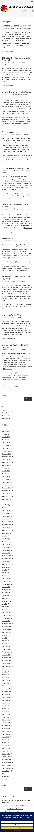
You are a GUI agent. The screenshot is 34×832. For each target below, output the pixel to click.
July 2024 (4, 502)
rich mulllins (11, 160)
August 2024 (5, 499)
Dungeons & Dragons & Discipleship (16, 25)
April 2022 (5, 578)
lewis (14, 121)
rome (12, 268)
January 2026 (6, 451)
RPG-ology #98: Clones (24, 812)
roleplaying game (6, 268)
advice (22, 262)
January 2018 (6, 723)
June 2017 (5, 742)
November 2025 (6, 457)
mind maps (19, 375)
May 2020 (5, 643)
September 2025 (6, 462)
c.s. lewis (23, 117)
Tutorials (14, 194)
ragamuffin (4, 160)
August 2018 (5, 703)
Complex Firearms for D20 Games (15, 168)
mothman (25, 375)
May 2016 (5, 779)
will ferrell (8, 162)
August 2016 (5, 771)
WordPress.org (6, 419)
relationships (5, 379)
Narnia (7, 123)
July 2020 (4, 638)
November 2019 (6, 660)
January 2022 (6, 587)
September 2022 (6, 564)
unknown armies (22, 379)
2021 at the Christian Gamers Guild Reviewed (16, 59)
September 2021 (6, 598)
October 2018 (6, 697)
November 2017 (6, 728)
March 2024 (5, 513)
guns (8, 196)
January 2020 (6, 655)
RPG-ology (14, 306)
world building (15, 270)
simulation (15, 198)
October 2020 (6, 629)
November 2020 (6, 626)
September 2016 (6, 768)
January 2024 (6, 519)
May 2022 (5, 575)
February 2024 (6, 516)
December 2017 (6, 726)
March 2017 (5, 751)
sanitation (19, 268)
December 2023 (6, 522)
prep (13, 377)
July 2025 (4, 468)
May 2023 (5, 542)
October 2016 (6, 765)
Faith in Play (8, 306)
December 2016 (6, 759)
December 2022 (6, 556)
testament (24, 123)
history (10, 264)
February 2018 (6, 720)
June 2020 (5, 641)
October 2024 (6, 493)
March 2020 (5, 649)
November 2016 (6, 762)
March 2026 (5, 445)
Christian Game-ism (10, 132)
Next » (16, 386)
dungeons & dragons (7, 119)
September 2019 (6, 666)
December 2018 (6, 692)
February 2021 (6, 618)
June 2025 (5, 471)
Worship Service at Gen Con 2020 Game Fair (15, 205)
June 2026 (5, 437)
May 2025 (5, 474)
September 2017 (6, 734)
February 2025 (6, 482)
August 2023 (5, 533)
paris (3, 266)
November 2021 (6, 592)
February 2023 (6, 550)
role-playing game (16, 266)
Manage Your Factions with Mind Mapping (15, 346)
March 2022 (5, 581)
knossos (29, 264)
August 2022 (5, 567)
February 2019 (6, 686)
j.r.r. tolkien (9, 121)
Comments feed (6, 416)
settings (25, 268)
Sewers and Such (9, 238)
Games (9, 194)
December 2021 (6, 590)
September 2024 (6, 496)
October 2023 (6, 527)
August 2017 (5, 737)
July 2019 (4, 672)
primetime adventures (20, 377)
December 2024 (6, 488)
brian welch (24, 155)
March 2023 (5, 547)
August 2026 (5, 431)
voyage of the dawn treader (24, 126)
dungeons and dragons (19, 119)
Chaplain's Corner (18, 304)
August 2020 (5, 635)
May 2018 (5, 711)
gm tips (14, 375)
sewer (29, 268)
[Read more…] (25, 113)
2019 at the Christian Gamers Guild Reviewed (16, 277)
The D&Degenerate (23, 306)
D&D (27, 117)
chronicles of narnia (11, 158)
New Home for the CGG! (11, 315)
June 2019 (5, 675)
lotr (25, 121)
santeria (23, 160)
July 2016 (4, 774)
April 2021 (5, 612)
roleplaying (24, 266)
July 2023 (4, 536)
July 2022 (4, 570)
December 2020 (6, 624)
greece (6, 264)
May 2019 (5, 677)
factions (9, 375)
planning (8, 377)
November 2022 (6, 558)
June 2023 (5, 539)
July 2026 (4, 434)
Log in (3, 410)
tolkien (14, 126)
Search (4, 396)
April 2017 (5, 748)
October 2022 (6, 561)
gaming (4, 121)
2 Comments (27, 28)
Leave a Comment (24, 241)
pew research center (25, 158)
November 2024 (6, 491)
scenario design (13, 379)
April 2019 (5, 680)
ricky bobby (18, 160)
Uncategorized (11, 51)
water (10, 270)
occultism (11, 123)
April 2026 (5, 442)
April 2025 (5, 476)
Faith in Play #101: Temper (15, 809)
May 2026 (5, 440)
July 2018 (4, 706)
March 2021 (5, 615)
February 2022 (6, 584)
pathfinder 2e (19, 196)
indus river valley (17, 264)
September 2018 (6, 700)
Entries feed (5, 413)
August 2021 (5, 601)
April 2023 (5, 544)
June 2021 (5, 607)
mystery (4, 377)
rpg (16, 268)
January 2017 (6, 757)
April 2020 (5, 646)
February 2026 (6, 448)
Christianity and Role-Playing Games (16, 92)
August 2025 (5, 465)
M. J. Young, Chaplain (8, 812)
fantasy (28, 119)
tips (7, 270)
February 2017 (6, 754)
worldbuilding (23, 270)
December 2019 (6, 658)
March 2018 (5, 717)
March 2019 (5, 683)
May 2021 (5, 609)
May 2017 (5, 745)
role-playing (18, 123)
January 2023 (6, 553)
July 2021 (4, 604)
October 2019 (6, 663)
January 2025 (6, 485)
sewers (3, 270)
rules (11, 198)
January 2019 (6, 689)
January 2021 (6, 621)
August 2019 (5, 669)
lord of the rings (20, 121)
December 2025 (6, 454)
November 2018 (6, 694)
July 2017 (4, 740)
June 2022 (5, 573)
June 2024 (5, 505)
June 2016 (5, 776)
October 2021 (6, 595)
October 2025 (6, 459)
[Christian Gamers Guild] (17, 11)
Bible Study (10, 304)
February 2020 (6, 652)
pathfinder (12, 196)
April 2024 (5, 510)
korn (18, 158)
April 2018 (5, 714)
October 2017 (6, 731)
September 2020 (6, 632)
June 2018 (5, 709)
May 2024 (5, 508)
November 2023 (6, 525)
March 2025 (5, 479)
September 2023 (6, 530)
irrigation (24, 264)
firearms (4, 196)
